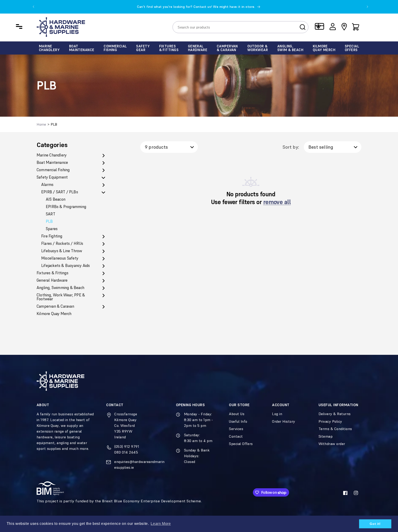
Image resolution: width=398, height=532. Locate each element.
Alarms (47, 185)
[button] (355, 26)
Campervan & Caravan (55, 306)
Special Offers (241, 443)
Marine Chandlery (52, 155)
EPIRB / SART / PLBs (59, 192)
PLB (49, 221)
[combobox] (240, 27)
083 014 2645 (126, 452)
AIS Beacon (55, 199)
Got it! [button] (375, 524)
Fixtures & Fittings (52, 273)
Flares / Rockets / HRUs (62, 244)
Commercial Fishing (53, 170)
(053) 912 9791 (126, 446)
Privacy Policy (330, 421)
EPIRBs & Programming (66, 207)
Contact (236, 436)
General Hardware (52, 280)
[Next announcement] (367, 7)
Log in (277, 413)
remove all (277, 202)
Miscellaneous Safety (59, 258)
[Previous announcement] (33, 7)
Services (236, 428)
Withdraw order (332, 443)
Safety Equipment (52, 177)
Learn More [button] (161, 524)
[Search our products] (302, 27)
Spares (52, 229)
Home (41, 124)
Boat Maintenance (52, 163)
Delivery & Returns (335, 413)
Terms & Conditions (335, 428)
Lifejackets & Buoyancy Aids (65, 266)
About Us (236, 413)
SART (50, 214)
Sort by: (291, 147)
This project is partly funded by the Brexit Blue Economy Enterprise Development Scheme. (119, 501)
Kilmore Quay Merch (54, 314)
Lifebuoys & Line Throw (61, 251)
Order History (283, 421)
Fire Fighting (51, 236)
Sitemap (326, 436)
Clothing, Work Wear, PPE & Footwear (61, 297)
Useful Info (238, 421)
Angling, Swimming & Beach (60, 288)
